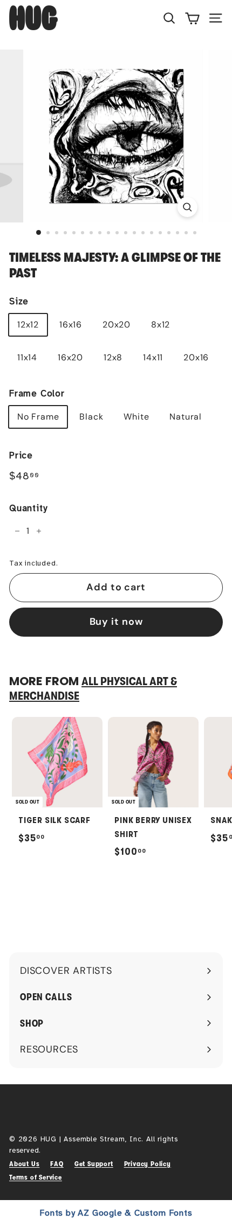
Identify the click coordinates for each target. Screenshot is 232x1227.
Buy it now (116, 621)
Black (91, 416)
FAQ (56, 1164)
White (136, 416)
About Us (24, 1164)
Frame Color (37, 393)
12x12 (28, 324)
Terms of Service (35, 1177)
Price (21, 455)
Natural (185, 416)
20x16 (196, 357)
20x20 (117, 324)
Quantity (28, 508)
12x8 (113, 357)
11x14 (27, 357)
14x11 (153, 357)
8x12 (160, 324)
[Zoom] (187, 207)
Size (19, 301)
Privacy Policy (147, 1164)
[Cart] (192, 18)
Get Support (93, 1164)
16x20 (70, 357)
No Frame (38, 416)
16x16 (70, 324)
